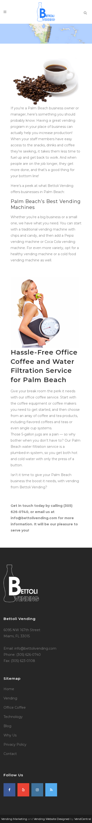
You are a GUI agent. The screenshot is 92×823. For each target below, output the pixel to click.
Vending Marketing (14, 819)
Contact (10, 754)
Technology (13, 717)
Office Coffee (15, 707)
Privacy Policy (15, 744)
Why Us (10, 735)
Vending (10, 698)
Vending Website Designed (51, 819)
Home (9, 689)
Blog (7, 726)
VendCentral (82, 819)
